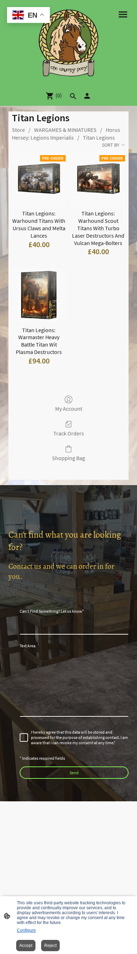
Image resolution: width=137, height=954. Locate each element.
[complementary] (28, 15)
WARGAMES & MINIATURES (65, 129)
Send (74, 772)
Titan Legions (99, 137)
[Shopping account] (87, 96)
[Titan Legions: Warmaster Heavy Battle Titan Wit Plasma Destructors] (39, 295)
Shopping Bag (68, 457)
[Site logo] (68, 42)
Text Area (27, 645)
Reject (50, 945)
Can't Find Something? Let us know (52, 611)
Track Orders (68, 433)
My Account (68, 408)
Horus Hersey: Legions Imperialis (66, 133)
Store (18, 129)
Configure (26, 930)
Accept (25, 945)
